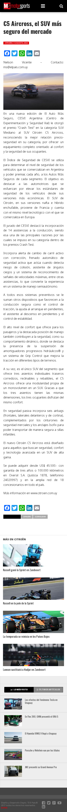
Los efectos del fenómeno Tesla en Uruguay (41, 701)
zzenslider (40, 516)
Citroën (27, 516)
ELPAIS (4, 807)
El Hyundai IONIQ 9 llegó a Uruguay (40, 733)
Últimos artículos (49, 689)
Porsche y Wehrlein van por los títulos (42, 750)
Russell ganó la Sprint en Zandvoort (22, 570)
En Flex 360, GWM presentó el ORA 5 (41, 716)
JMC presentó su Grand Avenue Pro (41, 767)
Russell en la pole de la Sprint (18, 603)
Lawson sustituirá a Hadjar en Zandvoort (24, 669)
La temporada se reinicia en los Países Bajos (26, 636)
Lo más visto (21, 689)
